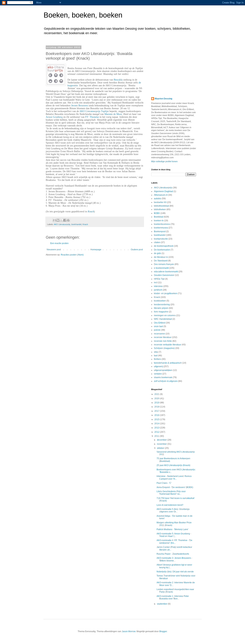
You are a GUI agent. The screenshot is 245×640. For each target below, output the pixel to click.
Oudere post (137, 249)
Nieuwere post (54, 249)
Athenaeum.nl (161, 195)
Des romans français (164, 264)
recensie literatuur (162, 337)
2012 (157, 432)
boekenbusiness (162, 224)
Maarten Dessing (163, 98)
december (162, 440)
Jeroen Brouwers (79, 105)
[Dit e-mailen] (54, 220)
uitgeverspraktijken (163, 370)
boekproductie (161, 239)
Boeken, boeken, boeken (83, 15)
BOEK (157, 213)
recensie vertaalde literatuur (167, 344)
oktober (161, 448)
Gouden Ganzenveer (164, 275)
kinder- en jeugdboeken (165, 293)
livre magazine (161, 311)
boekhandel (76, 224)
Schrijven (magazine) (164, 348)
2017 (157, 411)
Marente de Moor (113, 114)
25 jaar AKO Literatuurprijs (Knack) (173, 465)
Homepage (95, 249)
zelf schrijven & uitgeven (166, 381)
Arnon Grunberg (54, 117)
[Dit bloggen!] (58, 220)
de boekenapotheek (163, 246)
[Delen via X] (61, 220)
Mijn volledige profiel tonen (164, 161)
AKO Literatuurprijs (62, 224)
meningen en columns (165, 315)
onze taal (158, 326)
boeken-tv (159, 220)
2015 (157, 419)
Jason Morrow (128, 631)
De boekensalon (162, 249)
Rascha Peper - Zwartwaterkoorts (173, 554)
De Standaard (161, 260)
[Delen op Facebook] (65, 220)
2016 (157, 415)
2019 (157, 402)
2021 (157, 394)
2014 (157, 423)
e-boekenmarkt (161, 268)
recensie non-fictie (163, 341)
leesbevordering (162, 304)
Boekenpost (160, 231)
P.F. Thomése (92, 117)
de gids (157, 253)
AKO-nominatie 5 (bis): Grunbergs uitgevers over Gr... (173, 510)
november (162, 444)
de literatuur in (161, 257)
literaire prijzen (161, 308)
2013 (157, 427)
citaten (157, 242)
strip (156, 352)
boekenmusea (161, 227)
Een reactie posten (59, 243)
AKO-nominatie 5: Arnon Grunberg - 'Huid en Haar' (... (174, 534)
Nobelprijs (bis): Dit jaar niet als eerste (175, 571)
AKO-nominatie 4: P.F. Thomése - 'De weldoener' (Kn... (174, 541)
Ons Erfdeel (159, 323)
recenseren (159, 333)
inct (155, 282)
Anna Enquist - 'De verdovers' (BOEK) (175, 487)
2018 (157, 406)
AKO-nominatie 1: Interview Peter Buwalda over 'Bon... (173, 597)
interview (158, 286)
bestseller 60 (160, 202)
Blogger (163, 631)
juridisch (158, 290)
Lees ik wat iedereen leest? (170, 505)
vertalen (158, 374)
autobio (157, 198)
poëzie (157, 330)
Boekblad (158, 217)
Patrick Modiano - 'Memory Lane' (172, 529)
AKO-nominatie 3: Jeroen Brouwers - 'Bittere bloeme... (174, 559)
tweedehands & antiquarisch (168, 363)
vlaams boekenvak (163, 377)
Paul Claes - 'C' (164, 483)
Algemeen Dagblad (163, 191)
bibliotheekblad (161, 206)
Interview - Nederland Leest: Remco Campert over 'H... (174, 477)
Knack (91, 211)
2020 (157, 398)
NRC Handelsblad (163, 319)
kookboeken (160, 301)
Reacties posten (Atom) (72, 254)
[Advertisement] (173, 68)
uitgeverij (158, 366)
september (162, 604)
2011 (157, 436)
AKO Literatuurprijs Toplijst (94, 111)
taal (155, 355)
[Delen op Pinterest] (68, 220)
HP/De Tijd (159, 279)
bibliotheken (160, 209)
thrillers (157, 359)
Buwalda (118, 79)
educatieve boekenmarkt (166, 271)
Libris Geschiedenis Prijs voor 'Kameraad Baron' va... (171, 492)
